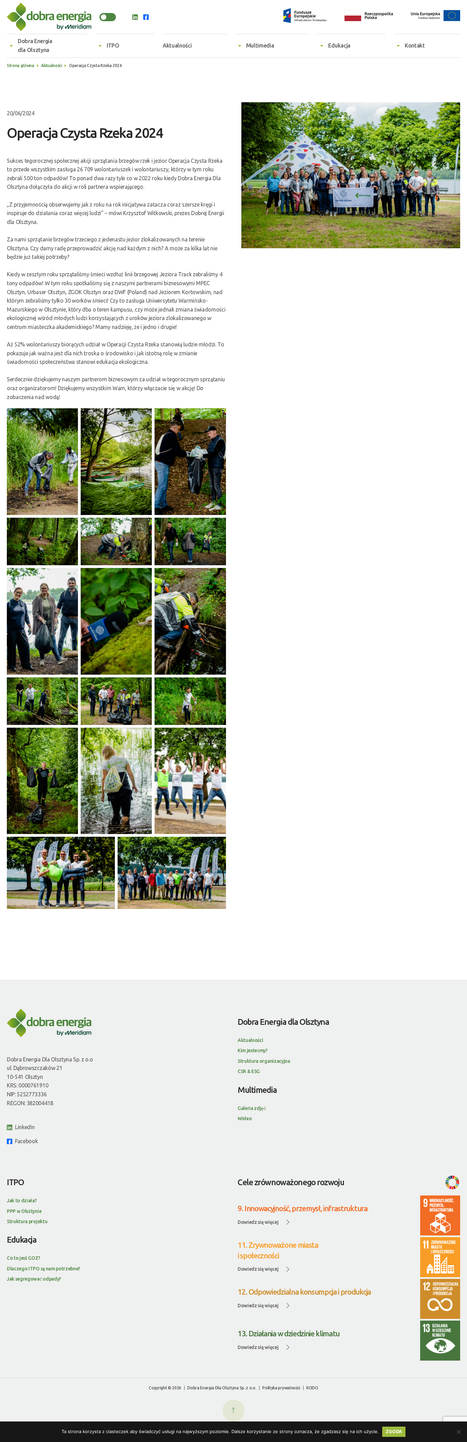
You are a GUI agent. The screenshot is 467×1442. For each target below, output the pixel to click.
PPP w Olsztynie (24, 1211)
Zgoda (394, 1431)
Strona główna (20, 65)
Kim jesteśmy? (253, 1050)
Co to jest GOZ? (23, 1258)
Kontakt (415, 45)
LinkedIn (25, 1127)
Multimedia (260, 45)
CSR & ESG (249, 1071)
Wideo (245, 1118)
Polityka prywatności (281, 1388)
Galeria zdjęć (252, 1108)
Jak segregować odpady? (34, 1279)
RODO (312, 1388)
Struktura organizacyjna (264, 1061)
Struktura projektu (27, 1221)
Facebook (26, 1141)
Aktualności (177, 45)
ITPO (113, 45)
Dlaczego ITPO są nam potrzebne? (43, 1268)
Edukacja (339, 45)
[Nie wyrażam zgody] (458, 1431)
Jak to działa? (22, 1200)
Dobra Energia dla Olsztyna (35, 45)
